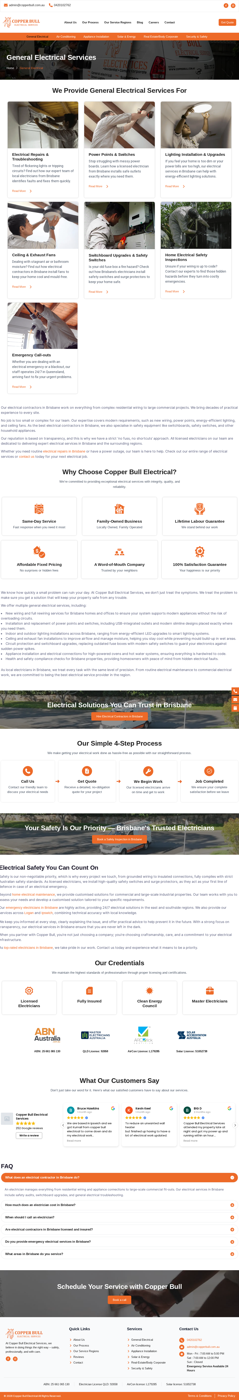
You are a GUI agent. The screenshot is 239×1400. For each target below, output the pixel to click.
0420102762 (194, 1339)
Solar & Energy (126, 36)
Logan (29, 913)
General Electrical (37, 36)
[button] (40, 36)
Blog (140, 22)
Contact (169, 22)
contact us (26, 456)
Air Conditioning (65, 36)
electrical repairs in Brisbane (64, 451)
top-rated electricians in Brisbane (28, 948)
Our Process (90, 22)
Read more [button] (132, 1141)
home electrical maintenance (33, 894)
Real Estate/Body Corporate (161, 36)
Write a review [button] (29, 1135)
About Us (70, 22)
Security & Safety (196, 36)
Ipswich (47, 913)
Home (10, 68)
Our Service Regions (117, 22)
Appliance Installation (96, 36)
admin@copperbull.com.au (203, 1346)
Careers (154, 22)
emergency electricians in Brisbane (32, 908)
